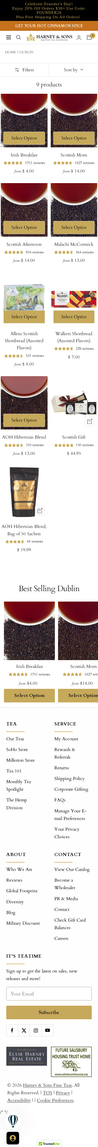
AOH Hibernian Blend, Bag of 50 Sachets (24, 530)
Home (10, 52)
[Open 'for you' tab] (13, 1138)
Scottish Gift (73, 437)
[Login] (79, 37)
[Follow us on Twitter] (24, 1030)
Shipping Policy (69, 779)
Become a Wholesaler (64, 884)
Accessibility (19, 1100)
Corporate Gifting (71, 789)
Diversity (15, 902)
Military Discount (23, 923)
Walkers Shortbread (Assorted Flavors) (73, 337)
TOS (47, 1093)
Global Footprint (21, 891)
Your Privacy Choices (66, 833)
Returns (61, 768)
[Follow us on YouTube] (47, 1030)
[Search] (18, 37)
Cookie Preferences (55, 1100)
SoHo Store (17, 750)
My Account (66, 739)
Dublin (26, 52)
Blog (10, 913)
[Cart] (89, 37)
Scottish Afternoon (24, 244)
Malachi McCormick (73, 244)
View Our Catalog (72, 869)
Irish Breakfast (24, 155)
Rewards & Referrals (64, 753)
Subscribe (49, 1012)
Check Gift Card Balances (70, 924)
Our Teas (15, 739)
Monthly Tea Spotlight (18, 785)
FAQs (60, 800)
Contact (61, 909)
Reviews (14, 880)
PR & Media (66, 899)
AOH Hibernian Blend (24, 437)
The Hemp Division (16, 804)
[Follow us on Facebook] (12, 1030)
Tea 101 (14, 771)
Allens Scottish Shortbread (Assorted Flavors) (24, 341)
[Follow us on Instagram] (36, 1030)
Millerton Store (20, 760)
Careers (61, 938)
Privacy (63, 1093)
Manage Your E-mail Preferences (70, 815)
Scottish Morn (74, 155)
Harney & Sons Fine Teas (47, 1085)
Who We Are (19, 869)
